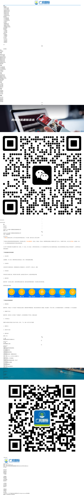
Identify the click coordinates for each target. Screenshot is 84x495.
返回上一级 (5, 230)
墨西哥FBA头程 (6, 11)
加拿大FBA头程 (6, 10)
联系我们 (5, 42)
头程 (29, 241)
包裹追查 (5, 34)
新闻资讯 (4, 29)
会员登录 (1, 101)
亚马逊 (72, 241)
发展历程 (5, 41)
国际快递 (4, 16)
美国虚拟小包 (6, 23)
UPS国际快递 (6, 19)
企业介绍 (5, 39)
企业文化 (5, 40)
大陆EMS (5, 21)
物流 (6, 237)
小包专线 (4, 22)
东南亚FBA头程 (6, 15)
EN (42, 45)
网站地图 (27, 493)
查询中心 (4, 33)
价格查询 (5, 35)
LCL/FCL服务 (6, 9)
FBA (27, 241)
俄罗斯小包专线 (6, 25)
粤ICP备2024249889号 (10, 494)
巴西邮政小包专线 (6, 26)
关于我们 (4, 37)
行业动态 (5, 31)
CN (42, 46)
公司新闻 (5, 30)
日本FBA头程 (6, 14)
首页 (4, 5)
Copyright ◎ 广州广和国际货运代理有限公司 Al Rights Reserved (14, 493)
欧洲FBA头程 (6, 12)
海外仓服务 (5, 28)
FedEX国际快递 (6, 20)
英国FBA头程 (6, 13)
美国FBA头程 (6, 7)
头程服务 (4, 6)
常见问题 (5, 32)
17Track (5, 36)
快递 (31, 241)
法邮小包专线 (6, 24)
